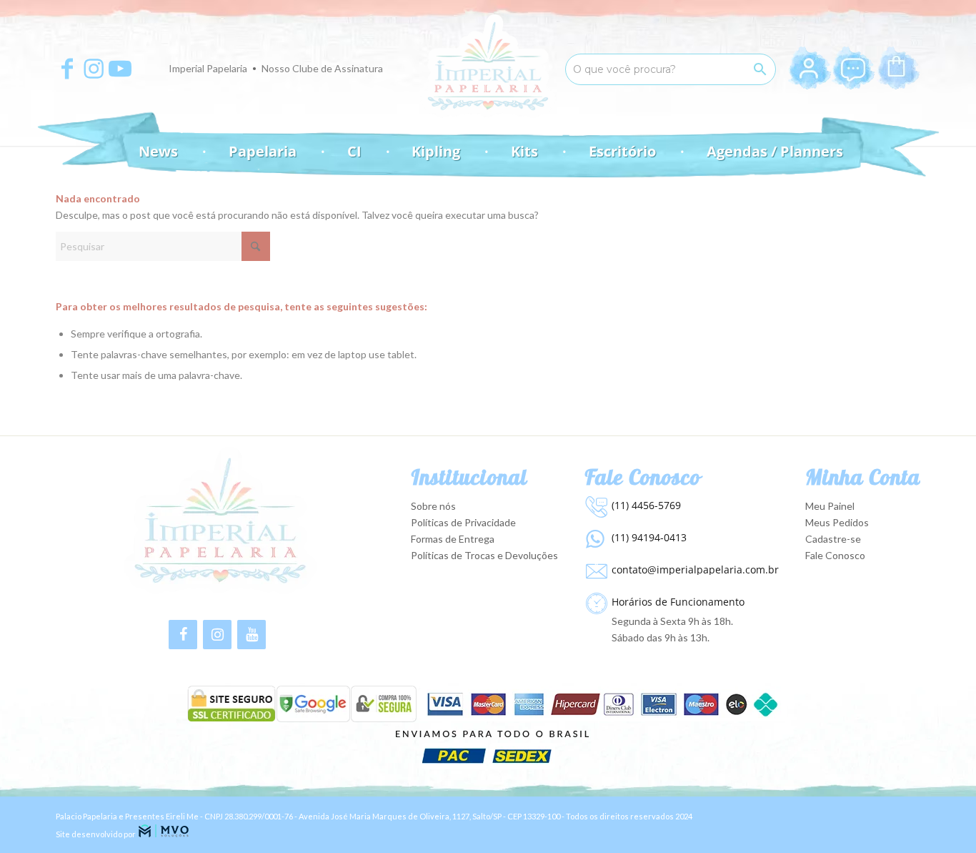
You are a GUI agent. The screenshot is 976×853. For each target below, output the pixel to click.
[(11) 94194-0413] (594, 535)
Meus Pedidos (837, 522)
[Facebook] (183, 634)
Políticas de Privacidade (463, 522)
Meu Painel (830, 506)
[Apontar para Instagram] (93, 68)
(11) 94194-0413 (649, 537)
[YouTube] (251, 634)
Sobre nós (433, 506)
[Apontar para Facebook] (67, 68)
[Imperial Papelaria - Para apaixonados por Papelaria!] (488, 66)
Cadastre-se (833, 539)
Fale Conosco (835, 555)
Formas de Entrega (452, 539)
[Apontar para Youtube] (120, 68)
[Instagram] (217, 634)
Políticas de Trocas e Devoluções (484, 555)
